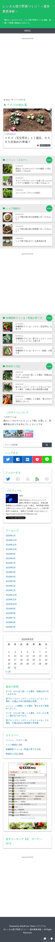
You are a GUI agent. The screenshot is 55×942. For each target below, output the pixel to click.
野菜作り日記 (45, 145)
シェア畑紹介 (12, 745)
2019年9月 (11, 554)
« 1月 (8, 671)
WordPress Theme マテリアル (33, 926)
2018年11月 (11, 599)
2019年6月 (11, 567)
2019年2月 (11, 586)
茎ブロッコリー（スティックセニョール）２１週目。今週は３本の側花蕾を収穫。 (33, 388)
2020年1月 (11, 535)
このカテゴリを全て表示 (27, 818)
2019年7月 (11, 563)
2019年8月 (11, 558)
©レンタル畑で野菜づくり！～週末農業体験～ (23, 929)
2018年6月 (11, 622)
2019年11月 (11, 545)
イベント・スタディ (15, 740)
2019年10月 (11, 549)
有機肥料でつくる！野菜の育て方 (21, 749)
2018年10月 (11, 604)
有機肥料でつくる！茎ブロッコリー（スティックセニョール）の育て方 (33, 339)
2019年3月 (11, 581)
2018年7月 (11, 618)
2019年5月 (11, 572)
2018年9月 (11, 608)
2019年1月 (11, 590)
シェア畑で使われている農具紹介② (30, 241)
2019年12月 (11, 540)
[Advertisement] (27, 67)
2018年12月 (11, 595)
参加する (43, 821)
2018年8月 (11, 613)
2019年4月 (11, 576)
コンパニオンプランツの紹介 (27, 193)
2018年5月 (11, 627)
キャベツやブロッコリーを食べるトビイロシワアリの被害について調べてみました (33, 182)
